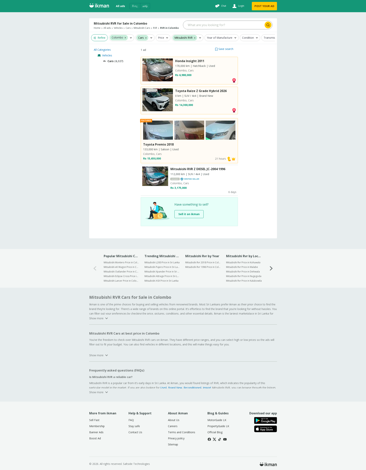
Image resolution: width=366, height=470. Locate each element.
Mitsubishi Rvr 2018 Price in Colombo (203, 262)
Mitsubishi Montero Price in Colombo (121, 262)
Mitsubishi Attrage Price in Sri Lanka (162, 276)
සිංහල (135, 6)
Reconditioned (192, 387)
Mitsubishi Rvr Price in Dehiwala (243, 271)
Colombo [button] (117, 37)
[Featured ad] (233, 158)
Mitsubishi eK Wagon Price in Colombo (121, 267)
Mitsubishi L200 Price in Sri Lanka (162, 262)
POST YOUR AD (264, 6)
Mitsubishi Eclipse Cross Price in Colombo (121, 276)
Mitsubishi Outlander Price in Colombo (121, 271)
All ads (120, 6)
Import (207, 387)
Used (163, 387)
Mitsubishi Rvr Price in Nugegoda (243, 276)
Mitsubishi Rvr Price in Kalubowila (244, 280)
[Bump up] (229, 158)
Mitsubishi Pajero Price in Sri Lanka (162, 267)
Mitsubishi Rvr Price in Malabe (242, 267)
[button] (125, 37)
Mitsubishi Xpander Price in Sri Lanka (162, 271)
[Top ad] (234, 80)
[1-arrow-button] (271, 268)
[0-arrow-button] (95, 268)
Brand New (175, 387)
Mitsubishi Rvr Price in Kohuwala (243, 262)
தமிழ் (145, 6)
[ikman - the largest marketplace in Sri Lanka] (99, 6)
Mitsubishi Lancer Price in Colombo (121, 280)
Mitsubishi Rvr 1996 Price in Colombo (203, 267)
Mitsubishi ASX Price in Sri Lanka (161, 280)
